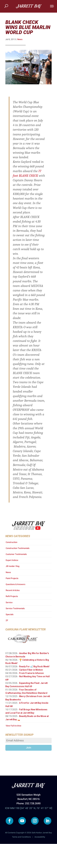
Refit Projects (12, 596)
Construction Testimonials (17, 548)
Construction (11, 542)
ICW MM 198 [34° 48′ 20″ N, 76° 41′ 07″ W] (28, 808)
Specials (9, 614)
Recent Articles (13, 590)
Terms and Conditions (21, 836)
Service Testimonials (15, 608)
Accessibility (40, 836)
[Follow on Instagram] (35, 821)
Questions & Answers (15, 584)
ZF (7, 620)
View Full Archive (13, 725)
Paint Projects (12, 578)
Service (9, 602)
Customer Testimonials (16, 554)
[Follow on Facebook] (9, 821)
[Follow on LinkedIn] (47, 821)
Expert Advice (12, 560)
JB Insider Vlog (12, 566)
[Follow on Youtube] (22, 821)
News (19, 39)
